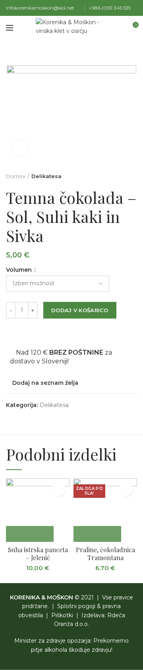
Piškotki (62, 615)
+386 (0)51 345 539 (110, 8)
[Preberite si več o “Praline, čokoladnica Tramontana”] (97, 534)
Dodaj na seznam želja (45, 383)
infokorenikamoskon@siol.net (40, 8)
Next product (133, 176)
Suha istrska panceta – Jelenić (38, 554)
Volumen (19, 270)
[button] (30, 534)
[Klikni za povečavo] (20, 148)
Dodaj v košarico (79, 310)
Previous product (117, 176)
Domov (15, 176)
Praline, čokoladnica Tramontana (105, 554)
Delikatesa (46, 176)
